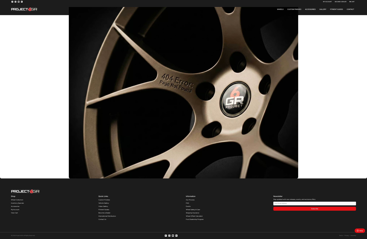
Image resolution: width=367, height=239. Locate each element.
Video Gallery (103, 206)
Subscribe (314, 209)
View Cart (14, 213)
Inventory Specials (17, 203)
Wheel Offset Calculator (194, 216)
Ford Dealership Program (195, 219)
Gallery (322, 9)
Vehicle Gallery (103, 203)
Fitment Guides (336, 9)
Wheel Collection (17, 200)
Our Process (190, 200)
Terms (341, 235)
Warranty (353, 235)
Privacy (347, 235)
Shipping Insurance (192, 213)
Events (188, 206)
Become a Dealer (104, 213)
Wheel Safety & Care (193, 209)
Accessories (310, 9)
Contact (350, 9)
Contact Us (102, 219)
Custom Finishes (294, 9)
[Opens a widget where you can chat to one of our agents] (360, 230)
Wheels (280, 9)
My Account (15, 209)
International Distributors (107, 216)
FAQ (187, 203)
